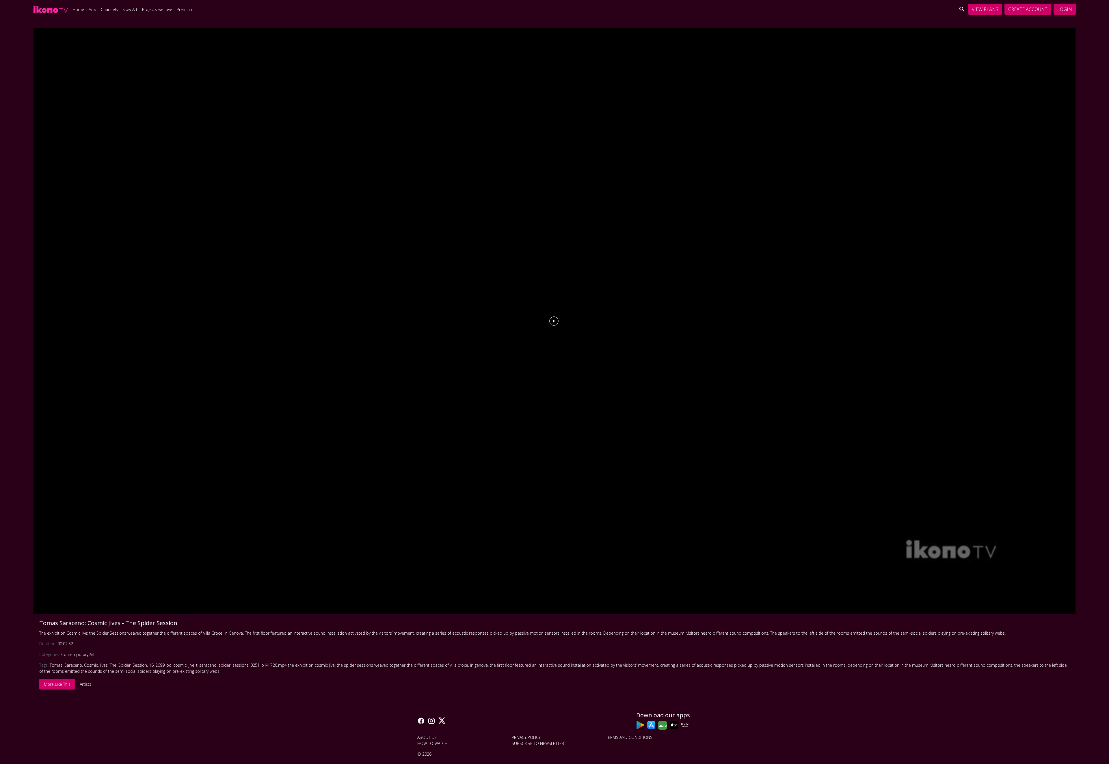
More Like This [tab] (57, 684)
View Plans (985, 9)
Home (78, 9)
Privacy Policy (526, 737)
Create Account (1027, 9)
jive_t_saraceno (203, 665)
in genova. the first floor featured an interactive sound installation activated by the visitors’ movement (564, 665)
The (113, 665)
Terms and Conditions (629, 737)
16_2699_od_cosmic (168, 665)
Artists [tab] (85, 684)
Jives (104, 665)
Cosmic (91, 665)
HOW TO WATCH (432, 743)
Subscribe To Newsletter (538, 743)
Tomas (56, 665)
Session (140, 665)
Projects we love (157, 9)
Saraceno (73, 665)
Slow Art (129, 9)
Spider (124, 665)
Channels (109, 9)
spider (224, 665)
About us (427, 737)
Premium (185, 9)
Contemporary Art (78, 654)
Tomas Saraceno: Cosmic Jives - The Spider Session (108, 623)
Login (1064, 9)
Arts (92, 9)
